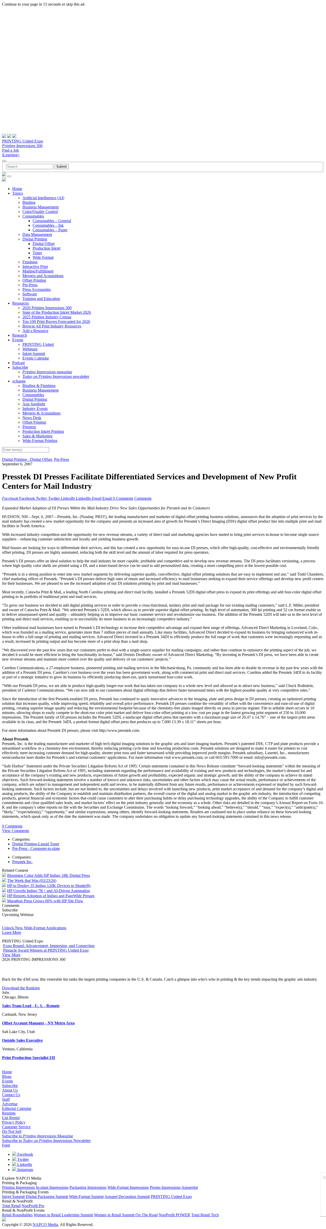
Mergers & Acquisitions (41, 413)
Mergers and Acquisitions (42, 276)
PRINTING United (38, 344)
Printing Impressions (18, 1187)
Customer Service (16, 1127)
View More (11, 955)
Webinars (29, 349)
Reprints (9, 1113)
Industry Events (35, 408)
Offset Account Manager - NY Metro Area (38, 1023)
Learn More (11, 932)
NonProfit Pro (33, 1206)
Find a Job (10, 150)
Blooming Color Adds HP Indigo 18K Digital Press (48, 875)
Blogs (6, 1076)
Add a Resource (35, 330)
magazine (47, 372)
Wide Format (43, 257)
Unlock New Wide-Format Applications (34, 928)
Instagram (24, 1169)
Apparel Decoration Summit (127, 1196)
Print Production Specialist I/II (28, 1057)
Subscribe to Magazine (37, 1136)
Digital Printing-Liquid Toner (35, 844)
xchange (19, 381)
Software (29, 294)
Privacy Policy (13, 1122)
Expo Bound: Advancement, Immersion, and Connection (48, 946)
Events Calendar (35, 358)
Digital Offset (44, 243)
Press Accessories (36, 289)
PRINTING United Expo (22, 141)
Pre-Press (29, 285)
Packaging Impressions (88, 1187)
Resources (20, 303)
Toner (37, 253)
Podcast (18, 363)
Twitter (22, 1159)
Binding (28, 202)
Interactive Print (35, 266)
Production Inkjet (46, 248)
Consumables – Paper (50, 230)
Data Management (37, 234)
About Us (10, 1090)
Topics (17, 193)
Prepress (29, 427)
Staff (6, 1099)
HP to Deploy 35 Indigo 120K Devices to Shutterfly (49, 885)
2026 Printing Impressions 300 (47, 308)
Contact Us (11, 1095)
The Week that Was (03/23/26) (31, 880)
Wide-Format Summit (86, 1196)
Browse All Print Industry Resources (51, 326)
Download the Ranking (21, 988)
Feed (6, 1145)
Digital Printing (34, 239)
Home (17, 189)
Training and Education (41, 298)
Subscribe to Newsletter (46, 1140)
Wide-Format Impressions (128, 1187)
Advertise (10, 1104)
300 (22, 146)
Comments (143, 498)
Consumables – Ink (48, 225)
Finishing (29, 262)
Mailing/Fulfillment (37, 271)
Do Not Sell (11, 1131)
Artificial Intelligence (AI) (43, 198)
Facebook (24, 1154)
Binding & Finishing (39, 385)
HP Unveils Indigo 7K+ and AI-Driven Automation (48, 891)
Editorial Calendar (16, 1108)
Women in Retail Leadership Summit (63, 1215)
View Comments (15, 830)
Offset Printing (34, 280)
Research (19, 335)
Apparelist (189, 1187)
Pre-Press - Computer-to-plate (36, 848)
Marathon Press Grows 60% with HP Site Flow (45, 901)
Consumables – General (52, 221)
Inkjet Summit (33, 353)
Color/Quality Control (40, 211)
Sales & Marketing (37, 436)
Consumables (33, 216)
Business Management (40, 207)
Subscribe (20, 367)
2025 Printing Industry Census (46, 317)
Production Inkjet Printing (43, 431)
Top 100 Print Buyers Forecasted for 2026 (56, 321)
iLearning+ (11, 155)
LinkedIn (24, 1164)
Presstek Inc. (22, 862)
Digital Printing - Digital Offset (27, 459)
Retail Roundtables (17, 1215)
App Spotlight (33, 404)
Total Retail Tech (205, 1215)
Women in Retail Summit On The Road (126, 1215)
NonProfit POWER (174, 1215)
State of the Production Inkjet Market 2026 (56, 312)
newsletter (55, 376)
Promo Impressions (165, 1187)
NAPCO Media (45, 1224)
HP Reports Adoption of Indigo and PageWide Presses (50, 896)
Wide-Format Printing (39, 440)
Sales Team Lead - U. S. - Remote (31, 1006)
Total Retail (11, 1206)
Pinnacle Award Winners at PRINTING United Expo (46, 950)
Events (17, 340)
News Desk (31, 418)
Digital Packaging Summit (47, 1196)
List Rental (11, 1118)
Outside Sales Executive (22, 1040)
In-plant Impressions (52, 1187)
